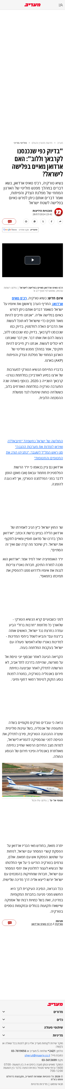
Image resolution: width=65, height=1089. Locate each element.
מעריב (60, 142)
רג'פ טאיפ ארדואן (42, 924)
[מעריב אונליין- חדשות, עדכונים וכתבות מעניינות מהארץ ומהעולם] (32, 4)
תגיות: (59, 921)
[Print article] (26, 221)
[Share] (60, 221)
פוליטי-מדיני (20, 142)
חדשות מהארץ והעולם (42, 142)
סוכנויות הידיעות (42, 211)
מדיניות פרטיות (39, 1084)
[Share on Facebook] (51, 221)
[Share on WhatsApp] (34, 221)
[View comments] (9, 221)
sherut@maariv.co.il (37, 1055)
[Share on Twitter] (43, 221)
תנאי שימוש (56, 1084)
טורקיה (59, 924)
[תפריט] (62, 5)
